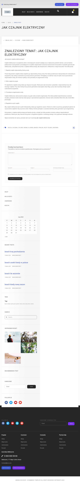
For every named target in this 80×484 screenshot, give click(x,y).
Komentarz (11, 152)
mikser (21, 303)
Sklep (23, 12)
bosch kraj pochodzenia (15, 252)
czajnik (11, 303)
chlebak (8, 303)
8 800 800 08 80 (10, 456)
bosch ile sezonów (12, 273)
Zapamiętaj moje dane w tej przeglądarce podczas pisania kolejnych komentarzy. (30, 174)
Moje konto (30, 12)
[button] (58, 10)
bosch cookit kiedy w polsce (16, 262)
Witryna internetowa (58, 167)
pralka (23, 303)
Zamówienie (39, 12)
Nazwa (10, 167)
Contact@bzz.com (6, 463)
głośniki (17, 303)
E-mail (32, 167)
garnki (15, 303)
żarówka (32, 303)
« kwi (6, 236)
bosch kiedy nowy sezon (15, 284)
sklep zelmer (27, 303)
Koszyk (47, 12)
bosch (6, 303)
